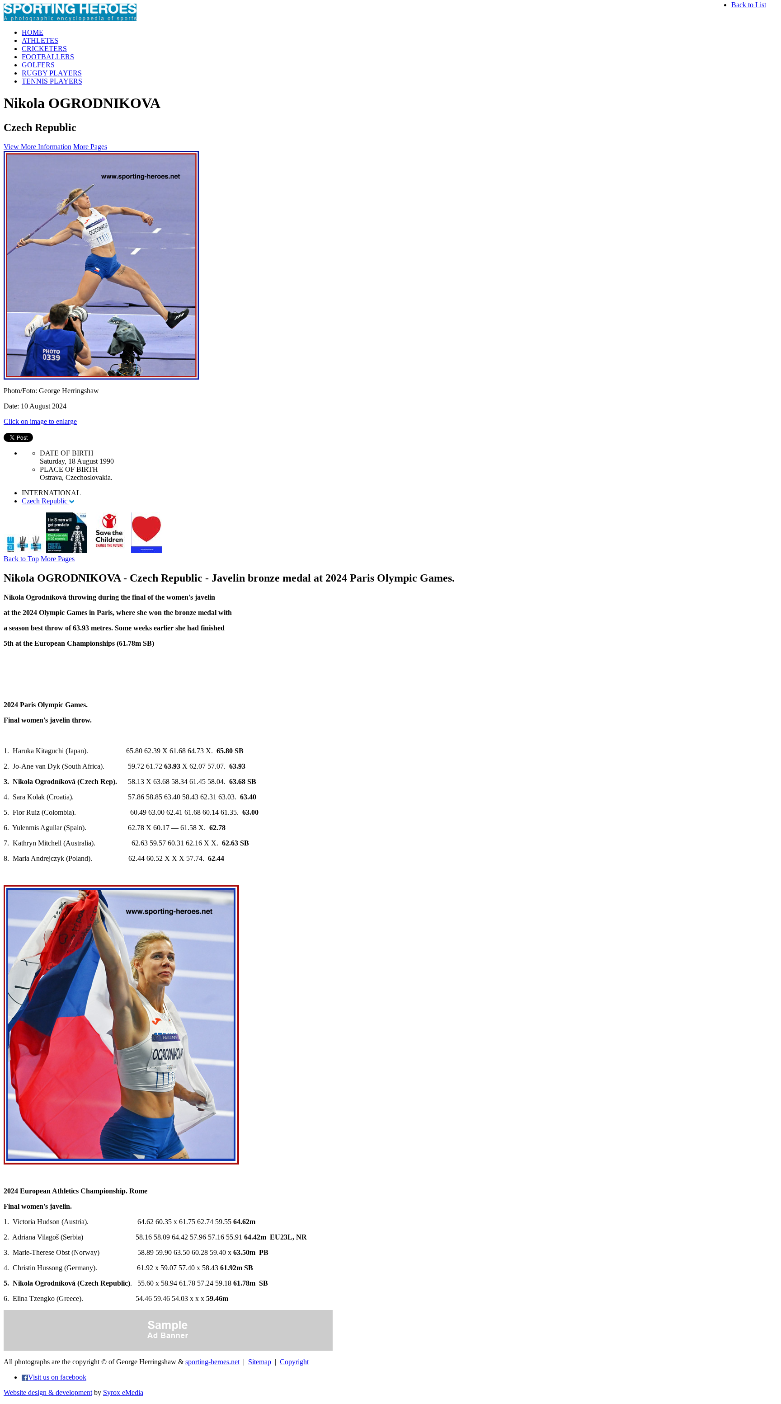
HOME (32, 32)
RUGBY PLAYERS (52, 73)
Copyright (294, 1362)
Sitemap (259, 1362)
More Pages (90, 146)
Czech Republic (45, 501)
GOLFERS (38, 65)
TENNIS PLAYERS (52, 81)
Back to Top (21, 559)
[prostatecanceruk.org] (66, 550)
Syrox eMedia (123, 1392)
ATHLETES (40, 40)
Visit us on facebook (57, 1377)
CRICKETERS (44, 48)
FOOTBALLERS (48, 57)
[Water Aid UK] (24, 550)
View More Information (37, 146)
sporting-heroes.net (212, 1362)
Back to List (748, 5)
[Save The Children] (109, 550)
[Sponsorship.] (146, 550)
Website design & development (48, 1392)
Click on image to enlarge (40, 421)
